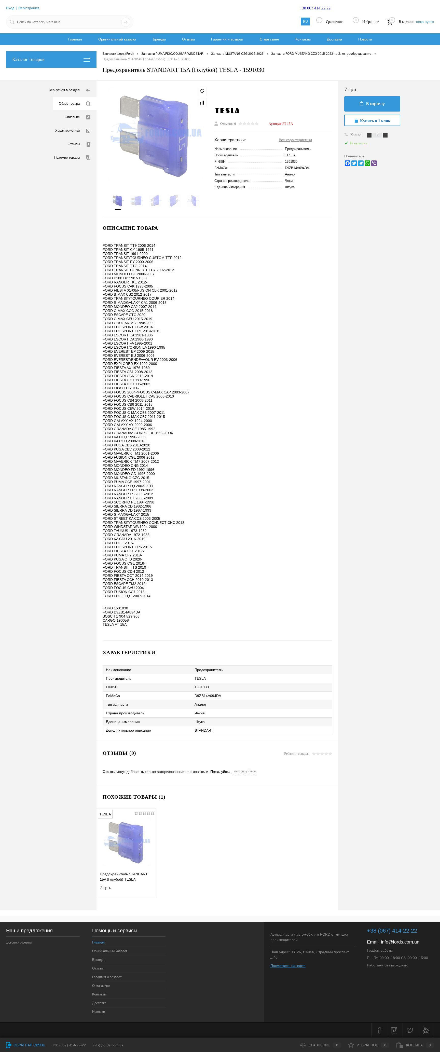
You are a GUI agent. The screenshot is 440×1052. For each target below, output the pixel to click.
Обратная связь (28, 1045)
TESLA (290, 155)
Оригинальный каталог (117, 39)
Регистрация (28, 8)
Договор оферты (19, 942)
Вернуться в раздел (64, 90)
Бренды (159, 39)
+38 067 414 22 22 (315, 8)
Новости (365, 39)
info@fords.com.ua (400, 942)
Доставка (334, 39)
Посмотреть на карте (288, 966)
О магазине (269, 39)
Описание (72, 117)
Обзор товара (69, 103)
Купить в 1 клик (375, 121)
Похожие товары (67, 157)
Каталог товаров (28, 59)
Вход (10, 8)
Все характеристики (295, 140)
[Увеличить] (155, 134)
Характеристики (67, 130)
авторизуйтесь (245, 771)
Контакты (303, 39)
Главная (75, 39)
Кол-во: (357, 135)
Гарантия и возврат (227, 39)
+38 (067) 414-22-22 (392, 930)
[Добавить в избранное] (202, 91)
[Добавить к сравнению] (202, 102)
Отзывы (188, 39)
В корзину (375, 104)
